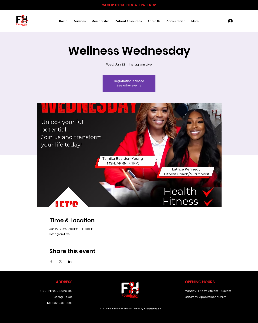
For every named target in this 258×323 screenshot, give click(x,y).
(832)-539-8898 (62, 302)
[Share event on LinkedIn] (70, 261)
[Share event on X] (60, 261)
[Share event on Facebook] (51, 261)
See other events (129, 85)
